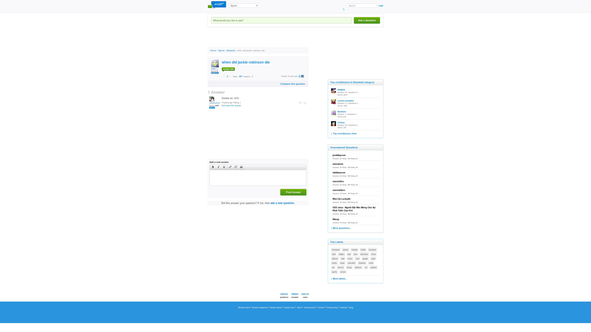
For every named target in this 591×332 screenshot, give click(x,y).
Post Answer (293, 192)
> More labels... (339, 278)
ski (333, 267)
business (362, 263)
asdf (333, 254)
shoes (334, 263)
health (363, 249)
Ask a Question (367, 20)
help (342, 258)
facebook (372, 249)
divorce (340, 267)
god (349, 254)
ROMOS (341, 89)
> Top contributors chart (344, 133)
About (299, 307)
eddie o (214, 68)
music (350, 258)
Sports (221, 50)
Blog (351, 307)
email (371, 263)
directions (364, 254)
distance (358, 267)
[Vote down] (230, 76)
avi (366, 267)
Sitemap (343, 307)
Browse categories (260, 307)
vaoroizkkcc (339, 190)
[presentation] (213, 167)
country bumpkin (346, 100)
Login (380, 5)
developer (336, 249)
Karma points (309, 307)
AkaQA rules (289, 307)
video (373, 258)
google (365, 258)
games (345, 249)
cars (357, 258)
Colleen (341, 122)
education (351, 263)
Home (213, 50)
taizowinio (338, 163)
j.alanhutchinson (216, 102)
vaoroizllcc (338, 181)
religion (341, 254)
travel (373, 254)
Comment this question (292, 83)
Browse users (244, 307)
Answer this (228, 69)
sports (334, 272)
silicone (335, 258)
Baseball (231, 50)
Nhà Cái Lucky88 (341, 198)
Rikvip (336, 219)
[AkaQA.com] (217, 4)
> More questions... (341, 227)
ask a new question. (283, 203)
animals (354, 249)
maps (342, 263)
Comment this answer (231, 105)
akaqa (349, 267)
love (355, 254)
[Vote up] (224, 76)
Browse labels (276, 307)
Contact (321, 307)
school (342, 272)
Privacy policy (332, 307)
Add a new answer (219, 162)
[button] (213, 167)
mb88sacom (339, 172)
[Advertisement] (264, 40)
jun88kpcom (339, 155)
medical (373, 267)
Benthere (342, 111)
